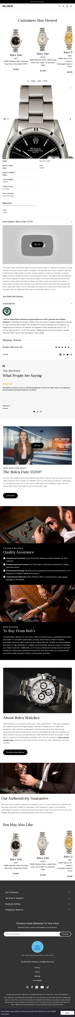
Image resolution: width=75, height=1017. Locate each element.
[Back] (28, 81)
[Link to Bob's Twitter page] (27, 987)
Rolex (5, 161)
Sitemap (37, 976)
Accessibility (37, 980)
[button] (70, 119)
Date (4, 168)
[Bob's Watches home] (8, 6)
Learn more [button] (5, 1014)
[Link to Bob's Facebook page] (32, 987)
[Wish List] (71, 88)
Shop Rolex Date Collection (13, 296)
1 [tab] (34, 411)
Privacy (37, 968)
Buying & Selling (12, 904)
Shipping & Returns (14, 910)
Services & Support (14, 898)
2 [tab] (37, 411)
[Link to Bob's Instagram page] (36, 987)
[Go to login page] (63, 6)
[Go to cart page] (67, 6)
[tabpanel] (37, 396)
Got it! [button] (67, 1013)
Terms (37, 972)
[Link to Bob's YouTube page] (42, 987)
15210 (5, 175)
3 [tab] (41, 411)
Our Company (11, 892)
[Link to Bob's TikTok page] (47, 987)
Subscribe (65, 934)
